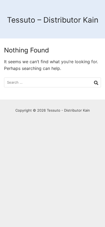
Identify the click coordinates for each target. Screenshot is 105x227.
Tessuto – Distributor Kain (52, 19)
